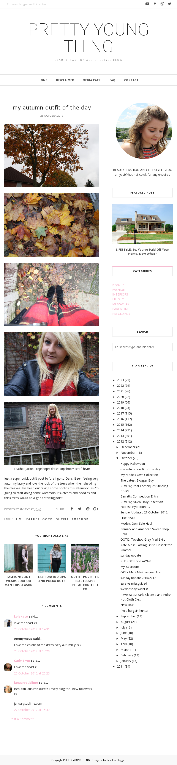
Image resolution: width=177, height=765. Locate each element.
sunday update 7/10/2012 (138, 578)
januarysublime (26, 683)
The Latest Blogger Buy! (137, 480)
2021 (120, 391)
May (124, 638)
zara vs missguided (133, 583)
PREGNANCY (121, 314)
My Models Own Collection (139, 475)
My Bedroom (129, 567)
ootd (47, 519)
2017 (120, 413)
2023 (120, 380)
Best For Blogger (116, 760)
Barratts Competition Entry (139, 496)
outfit (62, 519)
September (128, 616)
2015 (120, 424)
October (126, 458)
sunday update (130, 555)
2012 (120, 441)
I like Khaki (127, 518)
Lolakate (21, 616)
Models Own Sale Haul (136, 523)
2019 (120, 402)
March (125, 650)
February (127, 655)
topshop (79, 519)
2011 (120, 666)
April (124, 644)
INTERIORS (120, 294)
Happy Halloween (132, 464)
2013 (120, 436)
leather (32, 519)
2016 (120, 419)
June (124, 633)
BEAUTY (118, 285)
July (123, 627)
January (126, 661)
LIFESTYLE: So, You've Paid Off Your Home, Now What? (142, 251)
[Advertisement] (144, 707)
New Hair (126, 605)
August (125, 622)
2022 (120, 385)
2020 (120, 397)
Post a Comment (22, 719)
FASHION (118, 290)
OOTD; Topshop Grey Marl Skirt (142, 539)
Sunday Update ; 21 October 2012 (144, 512)
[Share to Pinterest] (87, 508)
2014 (120, 430)
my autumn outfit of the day (140, 469)
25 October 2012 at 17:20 (32, 651)
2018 (120, 408)
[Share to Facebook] (71, 508)
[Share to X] (79, 508)
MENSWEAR (120, 304)
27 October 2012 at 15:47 (32, 710)
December (128, 447)
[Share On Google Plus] (95, 508)
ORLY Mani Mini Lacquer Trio (140, 572)
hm (19, 519)
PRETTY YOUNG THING (88, 38)
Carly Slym (22, 661)
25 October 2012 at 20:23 (32, 673)
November (128, 453)
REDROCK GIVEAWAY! (135, 561)
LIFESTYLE (119, 299)
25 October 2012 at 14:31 (32, 629)
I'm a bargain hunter (134, 611)
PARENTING (121, 309)
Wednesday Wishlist (134, 589)
